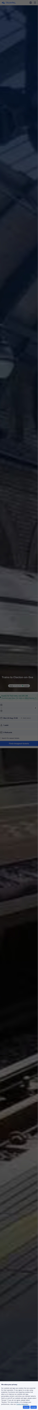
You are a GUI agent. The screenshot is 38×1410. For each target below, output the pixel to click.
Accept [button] (33, 1407)
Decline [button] (26, 1407)
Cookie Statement (22, 1404)
